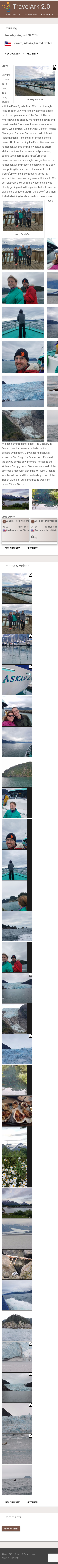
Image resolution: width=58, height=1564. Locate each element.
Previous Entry (12, 54)
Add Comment (11, 1529)
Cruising (45, 14)
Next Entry (32, 54)
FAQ (10, 1554)
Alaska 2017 (31, 14)
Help (4, 1554)
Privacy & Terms (22, 1554)
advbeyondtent (13, 14)
